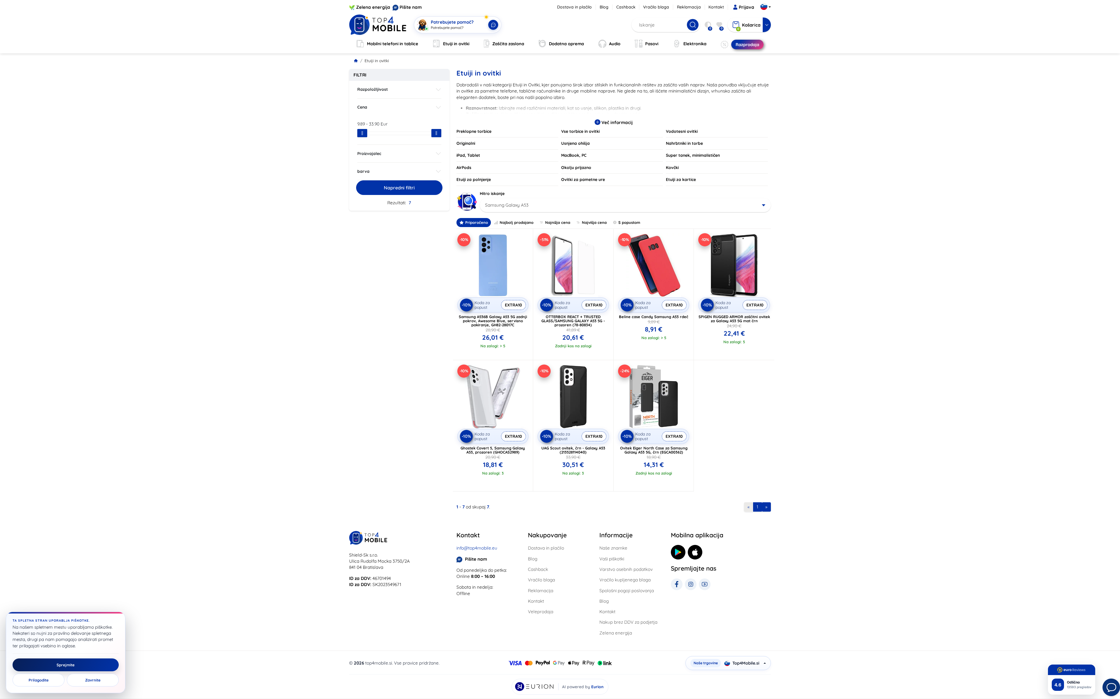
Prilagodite (39, 680)
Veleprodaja (540, 611)
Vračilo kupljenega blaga (625, 580)
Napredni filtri (399, 188)
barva (363, 171)
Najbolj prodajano (516, 222)
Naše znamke (613, 548)
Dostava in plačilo (574, 7)
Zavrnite (93, 680)
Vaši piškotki (611, 559)
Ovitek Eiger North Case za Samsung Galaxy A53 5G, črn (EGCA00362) (653, 450)
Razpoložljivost (372, 89)
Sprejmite (66, 665)
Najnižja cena (557, 222)
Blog (604, 7)
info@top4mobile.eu (476, 548)
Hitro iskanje (492, 193)
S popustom (629, 222)
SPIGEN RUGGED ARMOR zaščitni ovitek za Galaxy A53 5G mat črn (734, 318)
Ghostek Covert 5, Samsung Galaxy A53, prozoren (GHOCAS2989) (493, 450)
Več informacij (616, 122)
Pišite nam (411, 7)
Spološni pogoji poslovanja (626, 590)
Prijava (746, 7)
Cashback (626, 7)
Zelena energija (373, 7)
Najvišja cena (594, 222)
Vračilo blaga (656, 7)
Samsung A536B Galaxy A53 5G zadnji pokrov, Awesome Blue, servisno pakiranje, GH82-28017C (493, 320)
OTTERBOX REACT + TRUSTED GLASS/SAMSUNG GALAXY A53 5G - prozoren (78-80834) (573, 320)
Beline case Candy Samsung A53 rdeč (653, 316)
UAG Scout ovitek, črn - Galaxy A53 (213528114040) (573, 450)
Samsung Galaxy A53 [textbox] (506, 205)
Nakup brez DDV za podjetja (628, 622)
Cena (362, 107)
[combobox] (625, 205)
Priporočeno (476, 222)
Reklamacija (689, 7)
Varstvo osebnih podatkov (626, 569)
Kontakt (716, 7)
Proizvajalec (369, 153)
